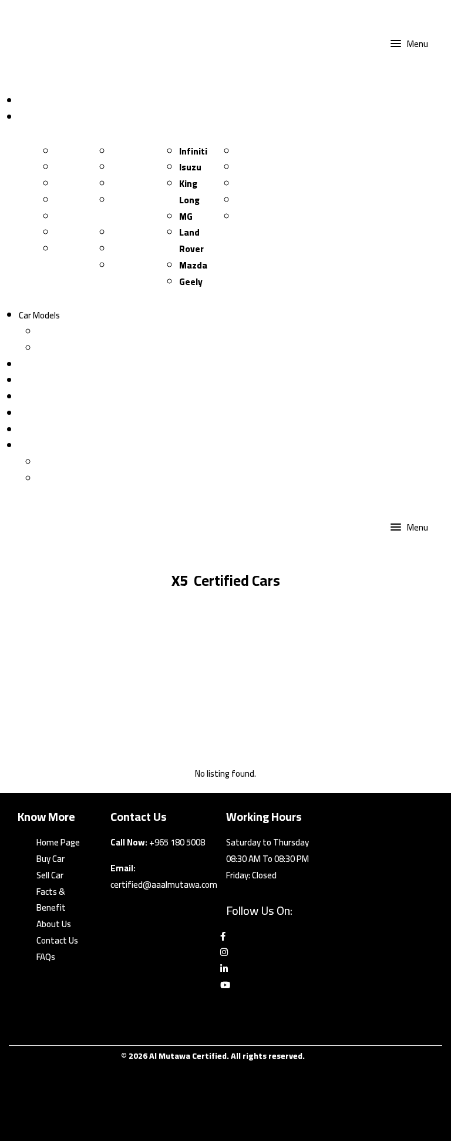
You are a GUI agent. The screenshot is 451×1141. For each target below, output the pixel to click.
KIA (61, 151)
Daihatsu (255, 151)
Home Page (58, 842)
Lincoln (127, 232)
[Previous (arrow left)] (20, 570)
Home (30, 100)
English (32, 445)
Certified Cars (44, 117)
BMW (66, 216)
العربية (50, 478)
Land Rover (191, 240)
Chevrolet (256, 216)
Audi (64, 200)
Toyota (70, 183)
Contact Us (39, 396)
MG (186, 216)
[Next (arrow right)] (430, 570)
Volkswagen (137, 183)
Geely (191, 281)
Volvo (247, 200)
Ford (65, 232)
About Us (53, 923)
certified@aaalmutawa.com (163, 884)
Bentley (252, 167)
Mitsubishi (134, 265)
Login (29, 429)
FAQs (45, 956)
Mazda (193, 265)
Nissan (126, 151)
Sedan (49, 331)
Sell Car (32, 413)
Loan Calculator (47, 364)
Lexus (248, 183)
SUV (45, 348)
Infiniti (193, 151)
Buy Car (50, 858)
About (30, 380)
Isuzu (190, 167)
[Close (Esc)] (412, 13)
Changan (73, 167)
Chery (67, 248)
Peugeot (130, 167)
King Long (189, 192)
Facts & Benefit (51, 900)
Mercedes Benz (132, 208)
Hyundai (129, 248)
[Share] (386, 13)
